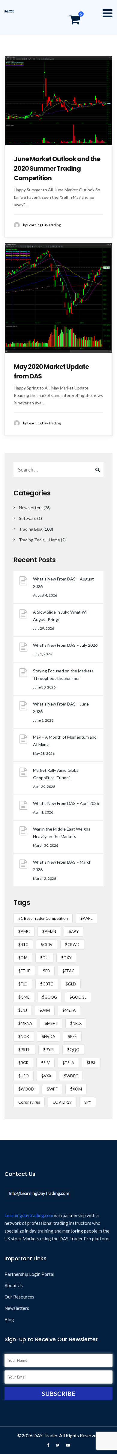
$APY (74, 931)
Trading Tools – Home (39, 539)
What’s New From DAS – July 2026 (65, 645)
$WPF (52, 1089)
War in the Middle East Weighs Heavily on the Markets (61, 832)
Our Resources (19, 1296)
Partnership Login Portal (29, 1274)
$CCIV (46, 944)
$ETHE (24, 970)
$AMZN (49, 931)
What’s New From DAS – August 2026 (63, 582)
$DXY (66, 957)
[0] (74, 20)
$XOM (76, 1089)
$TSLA (68, 1062)
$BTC (23, 944)
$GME (23, 997)
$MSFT (51, 1023)
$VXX (46, 1075)
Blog (9, 1319)
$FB (46, 970)
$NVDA (48, 1036)
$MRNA (25, 1023)
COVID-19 (62, 1102)
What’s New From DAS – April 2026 (66, 803)
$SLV (45, 1062)
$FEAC (68, 970)
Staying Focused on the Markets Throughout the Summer (63, 674)
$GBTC (46, 984)
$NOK (23, 1036)
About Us (13, 1285)
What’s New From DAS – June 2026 (61, 707)
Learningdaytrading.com (28, 1215)
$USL (91, 1062)
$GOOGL (78, 997)
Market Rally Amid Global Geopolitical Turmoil (56, 774)
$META (69, 1010)
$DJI (44, 957)
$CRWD (72, 944)
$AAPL (86, 918)
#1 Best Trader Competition (43, 918)
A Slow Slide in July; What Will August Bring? (60, 615)
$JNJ (22, 1010)
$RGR (23, 1062)
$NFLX (76, 1023)
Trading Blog (31, 529)
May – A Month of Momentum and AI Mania (65, 740)
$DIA (23, 957)
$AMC (24, 931)
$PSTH (24, 1049)
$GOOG (49, 997)
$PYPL (49, 1049)
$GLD (71, 984)
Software (27, 518)
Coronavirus (29, 1102)
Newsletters (31, 507)
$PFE (72, 1036)
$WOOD (26, 1089)
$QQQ (73, 1049)
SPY (87, 1102)
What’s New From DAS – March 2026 (62, 866)
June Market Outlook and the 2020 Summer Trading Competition (57, 168)
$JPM (45, 1010)
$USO (23, 1075)
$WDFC (71, 1075)
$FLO (23, 984)
